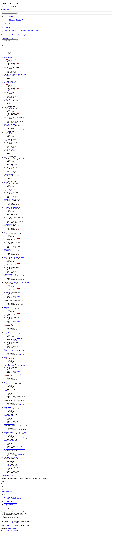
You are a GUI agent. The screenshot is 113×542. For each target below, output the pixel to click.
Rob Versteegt (20, 454)
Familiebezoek (7, 132)
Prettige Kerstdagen (8, 357)
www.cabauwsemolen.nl (10, 224)
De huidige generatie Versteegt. (11, 315)
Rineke (8, 75)
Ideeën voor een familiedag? (10, 440)
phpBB (8, 525)
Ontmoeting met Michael (10, 265)
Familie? (6, 116)
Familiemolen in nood (9, 66)
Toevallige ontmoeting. (9, 424)
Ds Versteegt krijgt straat (10, 82)
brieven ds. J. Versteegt (9, 157)
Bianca (18, 421)
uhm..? (5, 232)
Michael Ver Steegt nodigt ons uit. (12, 199)
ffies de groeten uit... (9, 415)
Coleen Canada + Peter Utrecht (11, 465)
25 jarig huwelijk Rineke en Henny (12, 374)
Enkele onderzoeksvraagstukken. (12, 457)
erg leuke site (7, 240)
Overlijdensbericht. (8, 149)
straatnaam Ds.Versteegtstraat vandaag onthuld (15, 74)
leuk (5, 215)
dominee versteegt (8, 290)
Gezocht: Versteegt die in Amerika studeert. (14, 257)
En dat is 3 (6, 91)
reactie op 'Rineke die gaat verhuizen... (13, 399)
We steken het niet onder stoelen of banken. (14, 340)
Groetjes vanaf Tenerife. (9, 299)
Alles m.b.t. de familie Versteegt (13, 35)
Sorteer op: (20, 478)
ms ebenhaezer (7, 307)
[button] (4, 48)
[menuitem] (15, 19)
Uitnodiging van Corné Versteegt (12, 207)
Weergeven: (5, 478)
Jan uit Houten (9, 350)
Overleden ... (7, 182)
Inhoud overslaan (5, 9)
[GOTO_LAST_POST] (19, 63)
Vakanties (6, 390)
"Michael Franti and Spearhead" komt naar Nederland (17, 282)
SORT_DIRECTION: (37, 478)
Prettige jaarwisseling (9, 190)
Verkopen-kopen (8, 407)
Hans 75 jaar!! (7, 332)
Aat (7, 59)
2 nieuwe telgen (7, 99)
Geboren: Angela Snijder (10, 165)
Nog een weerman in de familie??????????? (14, 449)
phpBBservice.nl (11, 528)
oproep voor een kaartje (9, 124)
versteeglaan (7, 249)
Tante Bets (6, 382)
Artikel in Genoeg (8, 107)
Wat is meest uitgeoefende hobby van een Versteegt (16, 432)
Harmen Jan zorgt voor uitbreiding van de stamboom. (17, 324)
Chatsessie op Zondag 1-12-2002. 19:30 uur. (14, 365)
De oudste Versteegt (8, 57)
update (5, 349)
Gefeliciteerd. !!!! (8, 140)
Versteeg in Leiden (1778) (10, 274)
